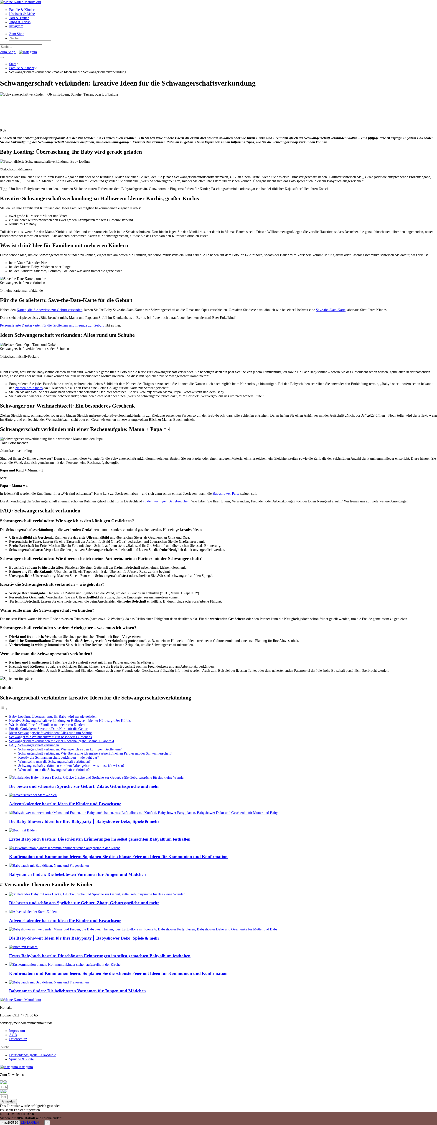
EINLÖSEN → (32, 1122)
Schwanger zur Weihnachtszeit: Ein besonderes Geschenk (50, 737)
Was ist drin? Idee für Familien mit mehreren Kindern (47, 725)
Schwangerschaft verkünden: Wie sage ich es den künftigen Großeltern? (70, 749)
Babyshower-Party (226, 493)
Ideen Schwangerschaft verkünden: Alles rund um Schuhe (50, 733)
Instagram (16, 26)
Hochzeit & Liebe (22, 14)
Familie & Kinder (21, 10)
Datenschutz (18, 1039)
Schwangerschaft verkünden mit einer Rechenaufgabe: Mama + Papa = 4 (61, 741)
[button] (8, 1101)
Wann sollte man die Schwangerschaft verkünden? (54, 761)
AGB (13, 1035)
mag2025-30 (10, 1122)
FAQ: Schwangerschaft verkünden (34, 745)
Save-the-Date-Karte (331, 310)
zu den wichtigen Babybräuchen (166, 501)
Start (12, 64)
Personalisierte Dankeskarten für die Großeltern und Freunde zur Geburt (52, 325)
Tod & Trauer (19, 18)
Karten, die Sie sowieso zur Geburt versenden (49, 310)
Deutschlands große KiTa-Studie (32, 1055)
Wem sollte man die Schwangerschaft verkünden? (54, 770)
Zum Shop (16, 34)
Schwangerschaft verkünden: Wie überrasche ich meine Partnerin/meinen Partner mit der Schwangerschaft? (95, 753)
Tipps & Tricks (19, 22)
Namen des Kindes (29, 388)
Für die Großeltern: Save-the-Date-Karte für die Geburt (48, 729)
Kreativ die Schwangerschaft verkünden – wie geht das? (58, 757)
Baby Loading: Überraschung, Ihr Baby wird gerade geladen (53, 716)
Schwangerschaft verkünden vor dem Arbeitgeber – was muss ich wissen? (71, 766)
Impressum (17, 1031)
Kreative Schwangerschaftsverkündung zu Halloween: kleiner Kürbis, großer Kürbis (70, 720)
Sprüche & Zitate (21, 1059)
